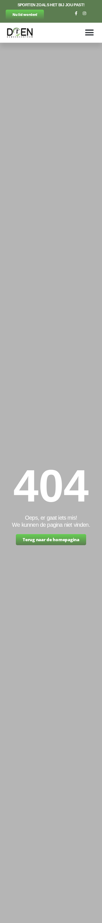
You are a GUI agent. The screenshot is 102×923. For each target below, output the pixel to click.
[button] (89, 33)
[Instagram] (84, 13)
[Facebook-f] (76, 13)
